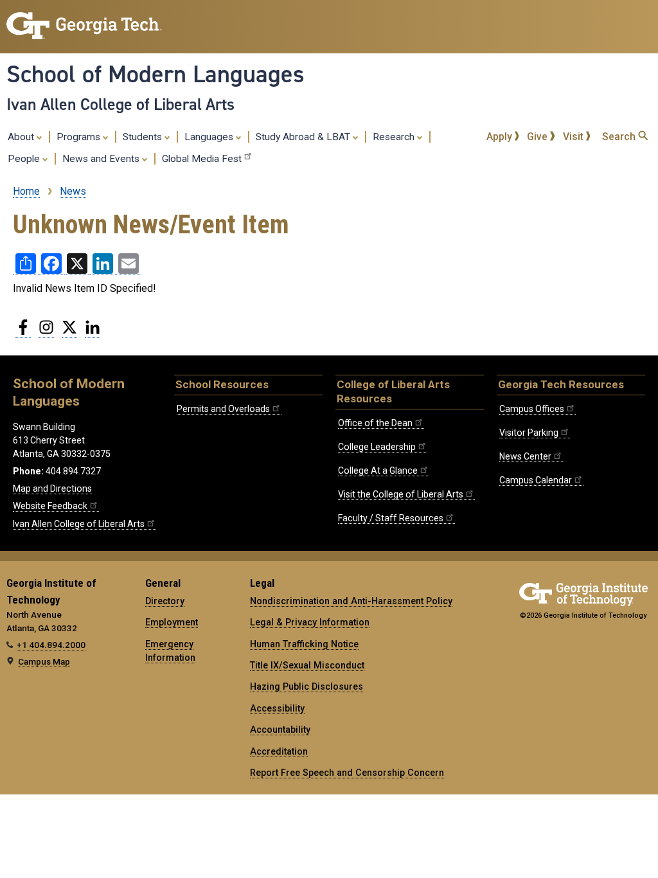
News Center (525, 456)
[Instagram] (46, 332)
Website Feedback (50, 506)
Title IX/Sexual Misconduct (307, 665)
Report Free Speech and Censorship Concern (347, 772)
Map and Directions (52, 488)
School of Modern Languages (155, 74)
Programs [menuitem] (80, 137)
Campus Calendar (535, 480)
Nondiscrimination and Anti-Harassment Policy (351, 601)
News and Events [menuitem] (102, 159)
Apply (500, 136)
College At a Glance (378, 470)
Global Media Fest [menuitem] (202, 159)
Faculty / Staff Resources (390, 518)
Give (538, 136)
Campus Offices (531, 409)
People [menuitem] (25, 159)
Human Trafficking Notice (304, 644)
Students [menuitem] (143, 137)
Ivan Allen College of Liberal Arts (120, 104)
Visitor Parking (528, 432)
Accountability (280, 729)
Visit (574, 136)
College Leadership (377, 447)
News (73, 191)
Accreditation (279, 751)
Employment (171, 622)
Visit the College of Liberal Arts (400, 494)
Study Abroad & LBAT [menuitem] (304, 137)
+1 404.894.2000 (51, 645)
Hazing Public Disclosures (306, 686)
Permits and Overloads (223, 409)
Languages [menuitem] (210, 137)
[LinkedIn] (92, 332)
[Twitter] (69, 332)
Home (26, 191)
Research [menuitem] (395, 137)
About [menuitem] (22, 137)
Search (620, 136)
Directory (164, 601)
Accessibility (277, 708)
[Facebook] (23, 332)
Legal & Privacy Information (309, 622)
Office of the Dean (375, 423)
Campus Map (44, 661)
